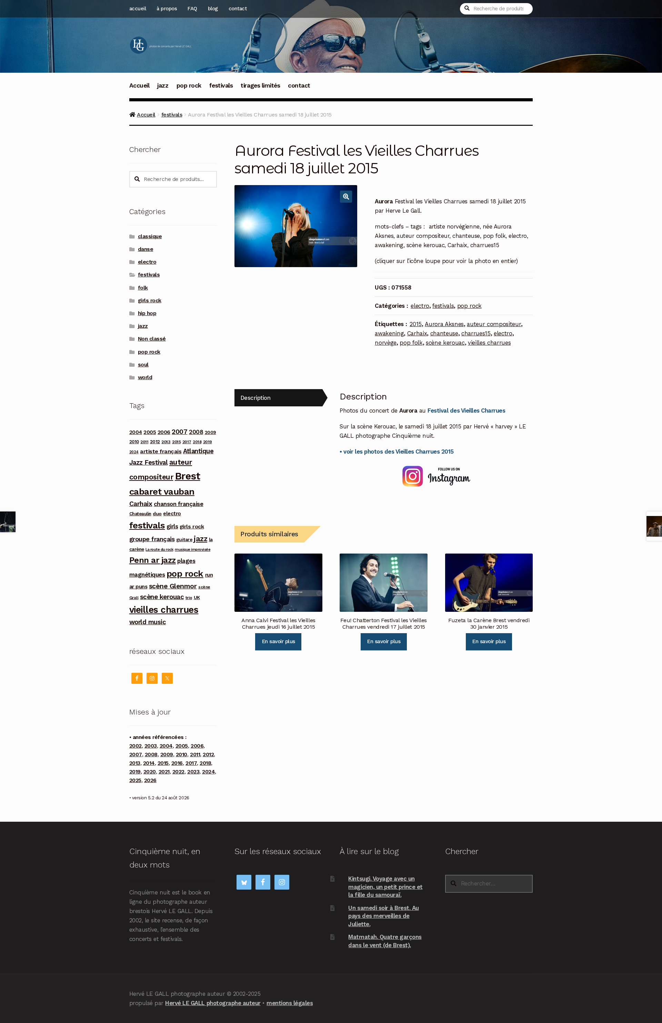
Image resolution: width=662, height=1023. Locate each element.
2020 (149, 772)
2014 (149, 763)
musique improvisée (192, 549)
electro (420, 305)
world (145, 377)
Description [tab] (255, 397)
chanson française (178, 503)
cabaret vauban (161, 491)
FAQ (192, 9)
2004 (135, 432)
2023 (193, 772)
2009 (210, 432)
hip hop (147, 313)
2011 (144, 441)
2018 (197, 441)
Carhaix (417, 333)
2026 (150, 780)
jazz (162, 85)
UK (197, 597)
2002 (135, 746)
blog (213, 9)
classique (150, 236)
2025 (135, 780)
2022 (178, 772)
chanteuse (444, 333)
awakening (389, 333)
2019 (207, 441)
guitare (184, 539)
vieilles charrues (489, 342)
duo (157, 513)
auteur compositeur (494, 324)
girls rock (149, 300)
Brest (187, 476)
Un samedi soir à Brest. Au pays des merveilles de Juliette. (383, 916)
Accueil (139, 85)
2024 (134, 452)
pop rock (189, 85)
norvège (386, 342)
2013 (165, 441)
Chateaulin (140, 513)
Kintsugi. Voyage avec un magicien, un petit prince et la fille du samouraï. (385, 886)
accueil (137, 9)
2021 (164, 772)
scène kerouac (445, 342)
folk (143, 288)
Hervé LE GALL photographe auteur (212, 1003)
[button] (346, 197)
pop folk (411, 342)
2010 (134, 441)
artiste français (160, 451)
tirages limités (260, 85)
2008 (196, 431)
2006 (164, 432)
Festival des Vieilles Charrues (466, 410)
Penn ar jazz (152, 560)
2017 (186, 441)
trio (188, 597)
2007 (179, 432)
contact (238, 9)
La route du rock (159, 549)
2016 (177, 763)
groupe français (152, 539)
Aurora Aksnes (444, 324)
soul (143, 365)
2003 (150, 746)
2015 (416, 324)
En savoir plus (278, 641)
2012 (155, 441)
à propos (167, 9)
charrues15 (476, 333)
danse (145, 249)
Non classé (152, 339)
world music (147, 622)
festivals (221, 85)
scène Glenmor (173, 586)
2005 (149, 432)
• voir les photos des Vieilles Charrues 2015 (396, 451)
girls (172, 526)
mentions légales (290, 1003)
